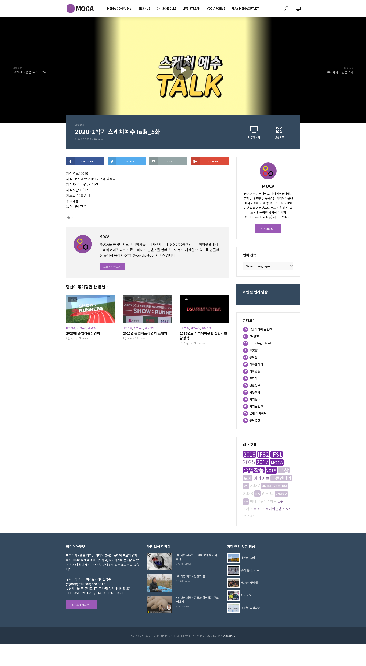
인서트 (268, 493)
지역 (246, 501)
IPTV (264, 508)
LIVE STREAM (192, 8)
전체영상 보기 (268, 228)
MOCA (277, 462)
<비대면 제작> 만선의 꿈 (190, 576)
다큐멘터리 (281, 478)
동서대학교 (281, 494)
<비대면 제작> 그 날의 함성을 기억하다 (196, 557)
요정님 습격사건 (250, 608)
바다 (253, 501)
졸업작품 (254, 470)
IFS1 (276, 454)
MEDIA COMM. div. (119, 8)
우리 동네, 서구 (249, 570)
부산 (284, 470)
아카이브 (261, 478)
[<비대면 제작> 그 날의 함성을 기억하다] (159, 561)
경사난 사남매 (249, 583)
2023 (248, 493)
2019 (271, 470)
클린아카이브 (266, 501)
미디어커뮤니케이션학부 (274, 486)
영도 (246, 486)
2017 (262, 462)
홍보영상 (92, 328)
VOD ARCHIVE (216, 8)
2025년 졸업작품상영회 (83, 333)
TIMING (245, 595)
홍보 (252, 515)
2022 (255, 485)
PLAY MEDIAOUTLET (245, 8)
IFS (257, 493)
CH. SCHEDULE (166, 8)
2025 (249, 462)
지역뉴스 (81, 328)
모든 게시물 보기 (112, 266)
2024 (246, 515)
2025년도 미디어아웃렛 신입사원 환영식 (203, 335)
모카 (248, 478)
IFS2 (263, 454)
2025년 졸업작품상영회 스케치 (145, 333)
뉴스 (288, 509)
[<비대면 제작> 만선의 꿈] (159, 583)
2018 (249, 454)
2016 (256, 509)
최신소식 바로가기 (81, 604)
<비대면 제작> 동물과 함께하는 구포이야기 (197, 600)
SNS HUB (144, 8)
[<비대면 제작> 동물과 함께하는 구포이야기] (159, 604)
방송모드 (279, 137)
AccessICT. (228, 635)
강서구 (247, 508)
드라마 (280, 501)
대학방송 (79, 125)
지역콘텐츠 (277, 508)
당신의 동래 (247, 557)
